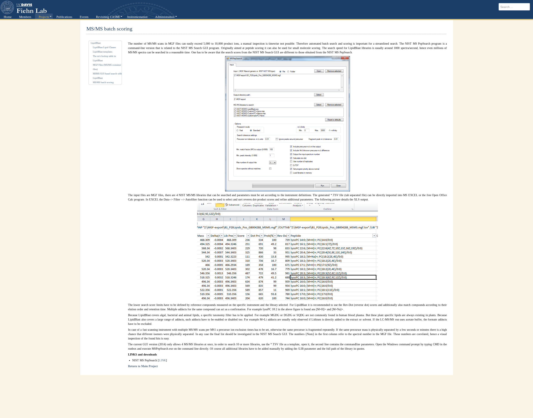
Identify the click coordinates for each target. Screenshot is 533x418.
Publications (64, 17)
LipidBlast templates (102, 51)
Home (8, 17)
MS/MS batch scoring (103, 82)
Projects (44, 17)
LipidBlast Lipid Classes (104, 47)
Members (25, 17)
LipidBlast (96, 43)
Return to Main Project (143, 366)
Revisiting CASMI (108, 17)
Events (84, 17)
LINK (162, 360)
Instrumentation (137, 17)
